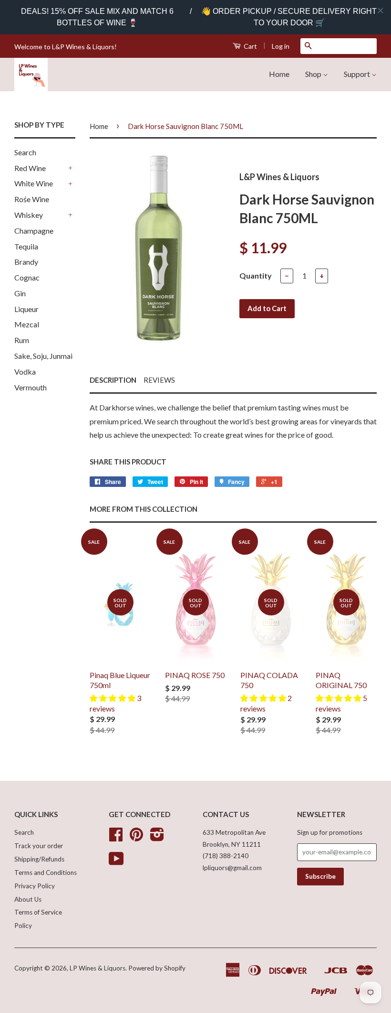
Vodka (25, 371)
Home (279, 73)
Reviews (159, 380)
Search (25, 152)
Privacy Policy (34, 886)
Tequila (26, 246)
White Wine (33, 183)
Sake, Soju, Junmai (43, 355)
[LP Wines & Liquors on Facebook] (116, 837)
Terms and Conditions (45, 872)
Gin (20, 293)
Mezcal (26, 324)
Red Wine (30, 167)
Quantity (255, 275)
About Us (27, 899)
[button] (113, 697)
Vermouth (30, 387)
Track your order (38, 846)
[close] (380, 10)
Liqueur (26, 308)
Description (113, 380)
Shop (314, 73)
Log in (280, 46)
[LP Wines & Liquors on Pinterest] (136, 837)
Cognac (27, 277)
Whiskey (28, 214)
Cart (249, 46)
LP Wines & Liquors (97, 968)
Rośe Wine (31, 199)
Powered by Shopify (156, 968)
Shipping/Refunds (39, 859)
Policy (23, 925)
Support (357, 73)
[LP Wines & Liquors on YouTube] (116, 862)
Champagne (33, 230)
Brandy (26, 261)
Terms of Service (38, 912)
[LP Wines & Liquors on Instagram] (157, 837)
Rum (21, 340)
